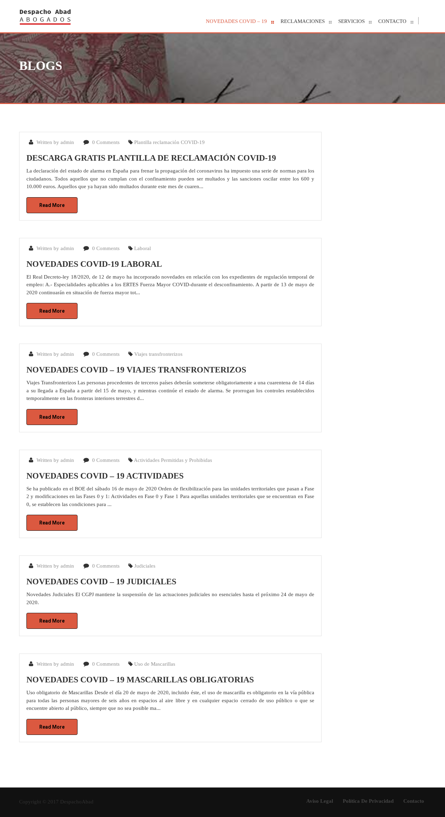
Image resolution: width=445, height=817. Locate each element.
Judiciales (144, 566)
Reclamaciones (303, 21)
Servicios (351, 21)
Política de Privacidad (368, 801)
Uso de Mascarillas (154, 664)
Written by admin (54, 142)
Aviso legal (319, 801)
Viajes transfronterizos (158, 354)
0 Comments (105, 142)
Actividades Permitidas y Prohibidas (173, 460)
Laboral (142, 248)
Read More (52, 205)
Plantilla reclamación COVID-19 (169, 142)
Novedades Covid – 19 (236, 21)
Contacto (392, 21)
